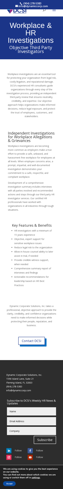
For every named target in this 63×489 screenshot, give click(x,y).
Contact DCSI (31, 341)
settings (36, 477)
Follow (18, 450)
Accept (9, 483)
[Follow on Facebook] (30, 450)
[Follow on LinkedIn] (8, 450)
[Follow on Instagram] (8, 457)
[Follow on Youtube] (30, 457)
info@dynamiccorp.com (18, 390)
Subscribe (44, 440)
